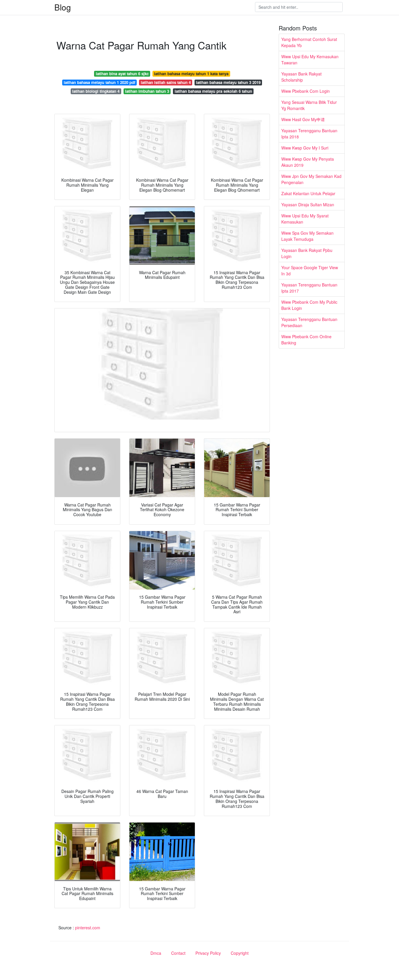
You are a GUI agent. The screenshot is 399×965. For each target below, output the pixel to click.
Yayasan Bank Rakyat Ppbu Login (306, 253)
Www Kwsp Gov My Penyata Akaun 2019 (307, 162)
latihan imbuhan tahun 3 (147, 91)
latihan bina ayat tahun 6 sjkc (122, 73)
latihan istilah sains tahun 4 (166, 82)
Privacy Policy (208, 953)
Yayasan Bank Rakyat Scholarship (301, 77)
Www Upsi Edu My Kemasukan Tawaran (310, 60)
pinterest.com (87, 927)
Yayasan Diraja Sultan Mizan (307, 204)
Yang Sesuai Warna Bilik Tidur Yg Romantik (309, 105)
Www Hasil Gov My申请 (303, 119)
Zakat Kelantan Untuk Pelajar (308, 193)
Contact (178, 953)
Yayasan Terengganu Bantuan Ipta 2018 (309, 134)
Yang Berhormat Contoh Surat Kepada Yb (309, 42)
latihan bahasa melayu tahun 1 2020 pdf (99, 82)
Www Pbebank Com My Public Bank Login (309, 305)
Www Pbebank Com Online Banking (306, 340)
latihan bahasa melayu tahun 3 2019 (228, 82)
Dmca (155, 953)
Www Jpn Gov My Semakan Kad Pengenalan (311, 179)
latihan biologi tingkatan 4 (95, 91)
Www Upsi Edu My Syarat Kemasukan (305, 219)
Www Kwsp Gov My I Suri (304, 148)
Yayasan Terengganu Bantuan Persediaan (309, 322)
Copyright (240, 953)
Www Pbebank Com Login (305, 91)
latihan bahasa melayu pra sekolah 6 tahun (213, 91)
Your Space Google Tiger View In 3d (309, 271)
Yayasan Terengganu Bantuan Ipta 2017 (309, 288)
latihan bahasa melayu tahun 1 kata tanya (191, 73)
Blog (62, 7)
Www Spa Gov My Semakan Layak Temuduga (307, 236)
